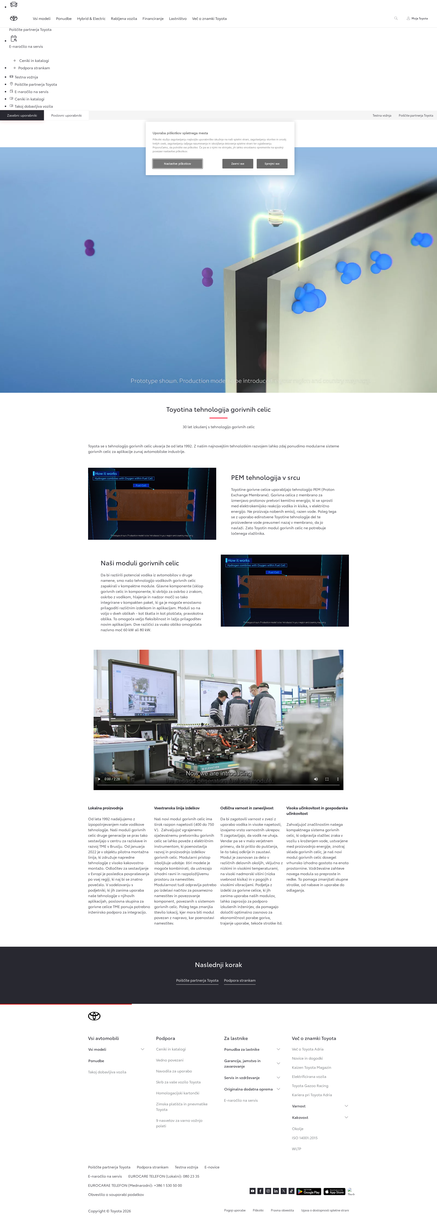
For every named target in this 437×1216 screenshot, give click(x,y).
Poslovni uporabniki (66, 115)
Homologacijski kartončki (177, 1092)
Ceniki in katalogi (171, 1048)
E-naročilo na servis (241, 1100)
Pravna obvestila (282, 1210)
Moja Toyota (420, 18)
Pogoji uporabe (234, 1210)
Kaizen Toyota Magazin (311, 1067)
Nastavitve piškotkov (177, 163)
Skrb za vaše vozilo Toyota (178, 1081)
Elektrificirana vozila (309, 1076)
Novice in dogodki (307, 1058)
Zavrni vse (237, 163)
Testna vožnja (382, 115)
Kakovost (300, 1117)
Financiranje (153, 18)
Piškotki (258, 1210)
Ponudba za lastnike (241, 1049)
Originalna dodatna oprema (248, 1088)
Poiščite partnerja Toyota (416, 115)
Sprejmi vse (272, 163)
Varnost (298, 1105)
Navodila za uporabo (174, 1070)
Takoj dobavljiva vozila (107, 1071)
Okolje (297, 1128)
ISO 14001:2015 (305, 1137)
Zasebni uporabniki (22, 115)
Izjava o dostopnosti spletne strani (325, 1210)
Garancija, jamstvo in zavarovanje (242, 1063)
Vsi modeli (42, 18)
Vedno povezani (169, 1059)
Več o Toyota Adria (308, 1048)
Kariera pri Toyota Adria (312, 1094)
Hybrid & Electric (91, 18)
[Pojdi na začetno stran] (13, 18)
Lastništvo (178, 18)
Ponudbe (64, 18)
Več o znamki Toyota (209, 18)
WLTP (296, 1148)
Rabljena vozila (124, 18)
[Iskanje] (396, 18)
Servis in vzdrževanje (242, 1077)
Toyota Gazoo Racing (310, 1085)
